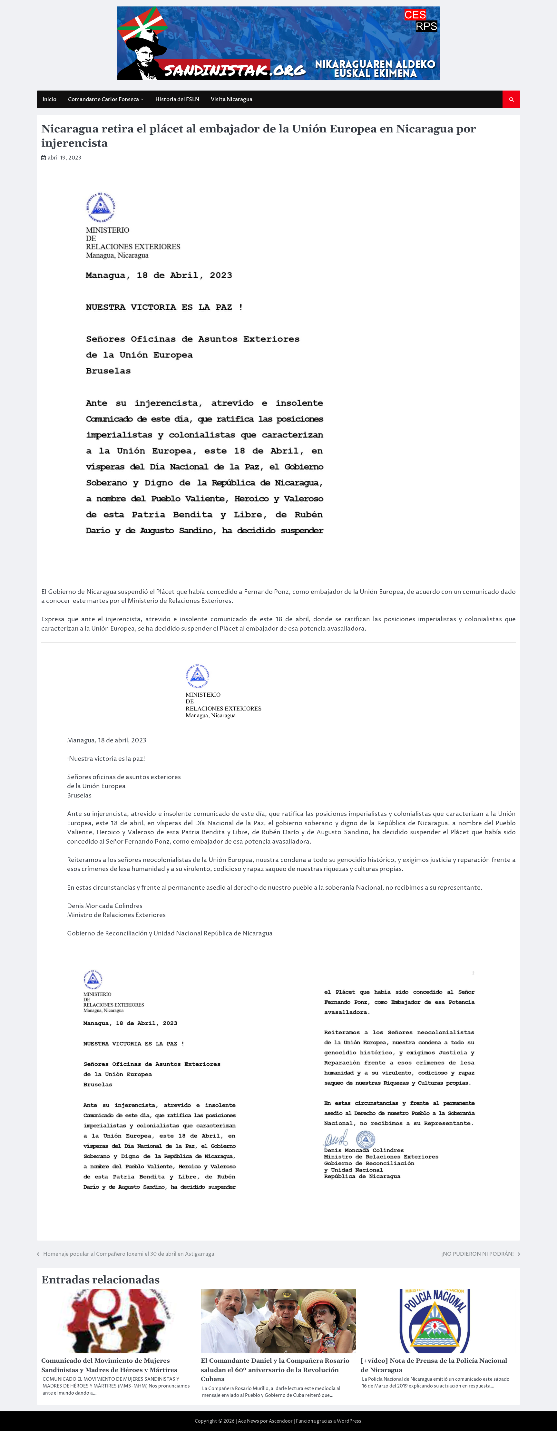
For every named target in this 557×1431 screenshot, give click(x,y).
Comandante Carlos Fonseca (103, 99)
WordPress (349, 1421)
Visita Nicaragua (231, 99)
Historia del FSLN (177, 99)
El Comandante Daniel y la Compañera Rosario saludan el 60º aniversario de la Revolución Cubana (275, 1370)
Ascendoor (281, 1421)
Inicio (49, 99)
